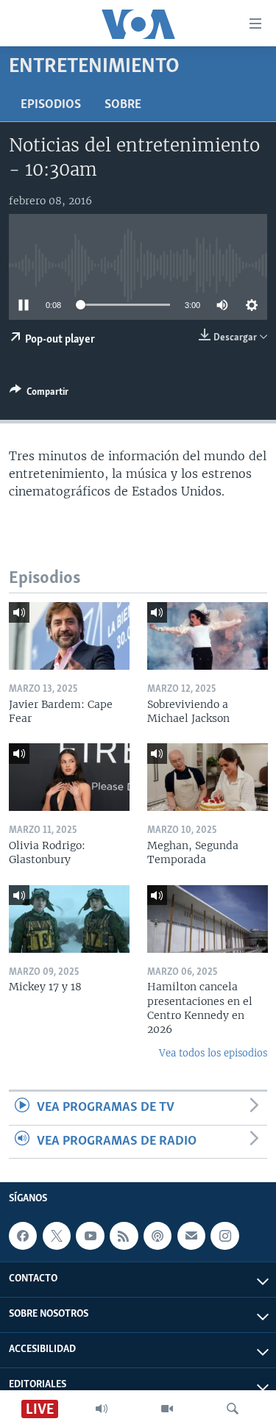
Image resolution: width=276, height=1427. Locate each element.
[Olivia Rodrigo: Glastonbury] (69, 777)
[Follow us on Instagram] (224, 1236)
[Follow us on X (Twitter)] (57, 1236)
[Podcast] (157, 1236)
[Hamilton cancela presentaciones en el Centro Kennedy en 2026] (207, 919)
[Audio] (101, 1408)
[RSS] (124, 1236)
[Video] (167, 1408)
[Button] (39, 394)
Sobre (123, 105)
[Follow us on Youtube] (90, 1236)
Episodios (51, 105)
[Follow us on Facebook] (23, 1236)
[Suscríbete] (191, 1236)
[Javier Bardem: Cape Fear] (69, 636)
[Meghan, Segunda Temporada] (207, 777)
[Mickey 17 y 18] (69, 919)
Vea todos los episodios (213, 1053)
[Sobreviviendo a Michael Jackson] (207, 636)
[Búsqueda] (232, 1408)
